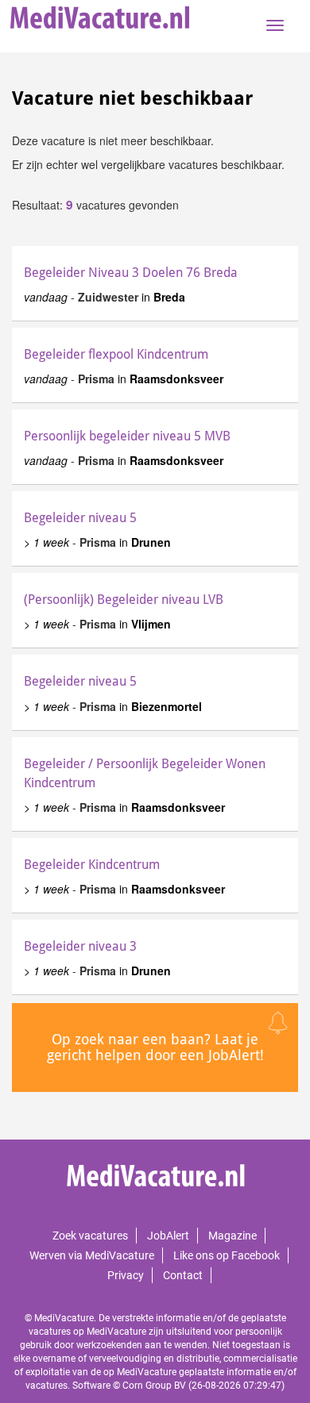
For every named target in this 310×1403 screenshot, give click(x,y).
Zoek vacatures (90, 1235)
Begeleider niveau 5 (80, 517)
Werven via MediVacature (91, 1255)
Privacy (125, 1275)
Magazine (232, 1235)
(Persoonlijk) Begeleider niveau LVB (123, 599)
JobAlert (168, 1235)
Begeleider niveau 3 (80, 946)
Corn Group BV (154, 1385)
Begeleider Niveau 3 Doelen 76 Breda (131, 272)
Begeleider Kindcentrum (92, 864)
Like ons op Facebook (226, 1255)
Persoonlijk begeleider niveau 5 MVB (127, 436)
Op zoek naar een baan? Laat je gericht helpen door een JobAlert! (155, 1047)
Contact (183, 1275)
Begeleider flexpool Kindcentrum (116, 354)
